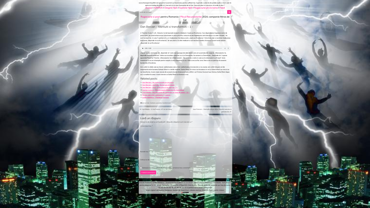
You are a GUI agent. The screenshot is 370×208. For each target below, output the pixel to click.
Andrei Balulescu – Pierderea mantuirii (155, 97)
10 (183, 188)
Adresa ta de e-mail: (147, 160)
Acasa (148, 7)
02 (162, 188)
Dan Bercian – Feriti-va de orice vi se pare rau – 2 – (160, 87)
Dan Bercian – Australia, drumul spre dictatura (158, 85)
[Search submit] (229, 12)
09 (180, 188)
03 (165, 188)
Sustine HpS (185, 7)
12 (196, 188)
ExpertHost (185, 190)
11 (185, 188)
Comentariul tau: (146, 126)
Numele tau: (145, 152)
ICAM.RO (205, 190)
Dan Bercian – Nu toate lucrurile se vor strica (158, 82)
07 (175, 188)
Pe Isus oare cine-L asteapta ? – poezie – (156, 95)
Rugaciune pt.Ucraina (206, 7)
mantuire (153, 103)
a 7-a (200, 183)
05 (170, 188)
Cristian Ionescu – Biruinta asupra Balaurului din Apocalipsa (163, 90)
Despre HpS (171, 7)
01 (159, 188)
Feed (222, 7)
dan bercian (145, 103)
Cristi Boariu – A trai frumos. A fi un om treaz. (156, 109)
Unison (221, 190)
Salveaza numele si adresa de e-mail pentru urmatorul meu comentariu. (166, 168)
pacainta (159, 103)
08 (178, 188)
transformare (166, 103)
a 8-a (172, 185)
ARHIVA (158, 7)
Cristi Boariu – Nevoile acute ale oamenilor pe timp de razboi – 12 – (166, 92)
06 (172, 188)
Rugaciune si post (150, 16)
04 (167, 188)
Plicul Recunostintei (191, 16)
